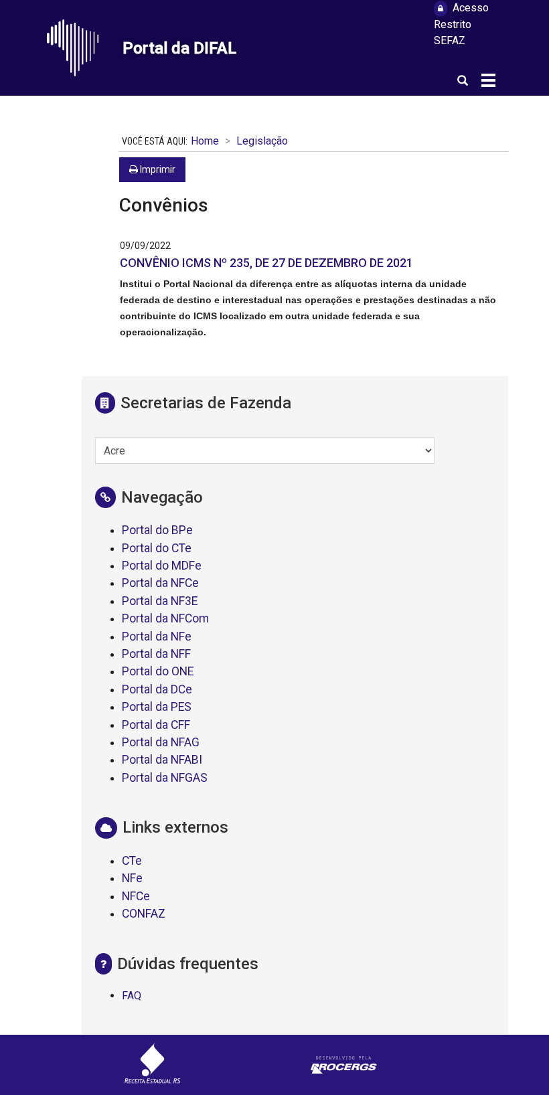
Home (205, 141)
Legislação (262, 141)
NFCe (136, 896)
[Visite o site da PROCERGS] (344, 1065)
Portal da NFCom (165, 618)
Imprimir (156, 169)
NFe (132, 878)
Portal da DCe (157, 689)
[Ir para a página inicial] (79, 47)
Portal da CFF (156, 725)
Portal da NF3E (160, 601)
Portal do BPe (157, 530)
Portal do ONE (157, 671)
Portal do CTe (156, 548)
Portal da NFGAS (165, 777)
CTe (132, 860)
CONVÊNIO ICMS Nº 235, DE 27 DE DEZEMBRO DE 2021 (266, 263)
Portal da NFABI (162, 759)
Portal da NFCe (160, 583)
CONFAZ (143, 913)
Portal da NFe (156, 636)
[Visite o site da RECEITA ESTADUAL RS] (152, 1065)
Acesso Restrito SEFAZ (461, 24)
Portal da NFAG (161, 742)
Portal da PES (156, 706)
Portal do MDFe (162, 565)
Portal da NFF (156, 654)
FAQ (131, 995)
